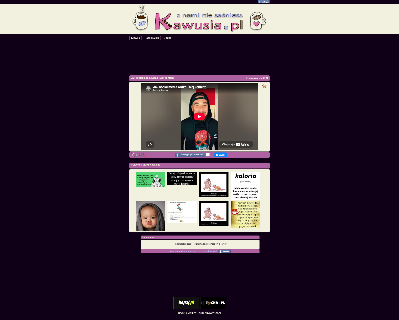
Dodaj (167, 38)
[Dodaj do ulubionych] (264, 85)
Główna (135, 38)
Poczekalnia (152, 38)
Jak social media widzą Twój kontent (152, 78)
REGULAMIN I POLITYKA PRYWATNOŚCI (199, 313)
